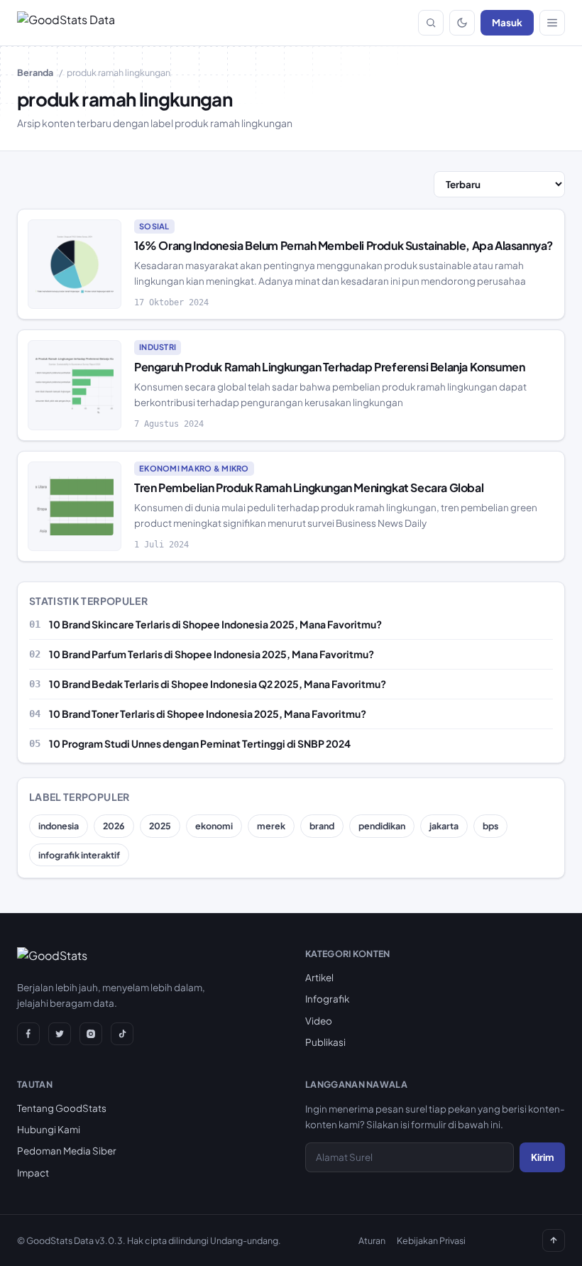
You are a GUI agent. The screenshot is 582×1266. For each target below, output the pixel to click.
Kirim (542, 1157)
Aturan (371, 1240)
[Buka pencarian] (431, 23)
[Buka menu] (552, 23)
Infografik (327, 999)
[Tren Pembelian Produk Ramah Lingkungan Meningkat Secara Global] (74, 506)
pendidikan (381, 825)
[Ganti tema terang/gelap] (462, 23)
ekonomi (214, 825)
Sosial (154, 226)
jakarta (444, 825)
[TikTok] (122, 1033)
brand (321, 825)
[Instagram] (90, 1033)
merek (271, 825)
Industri (157, 346)
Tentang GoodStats (61, 1108)
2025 (160, 825)
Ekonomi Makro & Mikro (194, 468)
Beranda (35, 72)
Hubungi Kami (48, 1129)
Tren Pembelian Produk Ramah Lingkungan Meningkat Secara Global (308, 487)
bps (490, 825)
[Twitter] (59, 1033)
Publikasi (325, 1042)
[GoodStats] (52, 958)
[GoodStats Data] (66, 22)
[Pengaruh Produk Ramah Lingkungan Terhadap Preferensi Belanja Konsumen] (74, 385)
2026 (114, 825)
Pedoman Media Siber (66, 1151)
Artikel (319, 977)
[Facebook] (28, 1033)
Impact (33, 1173)
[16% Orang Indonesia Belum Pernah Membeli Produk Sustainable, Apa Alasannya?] (74, 264)
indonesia (58, 825)
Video (318, 1021)
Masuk (507, 22)
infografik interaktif (79, 855)
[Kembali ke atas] (553, 1240)
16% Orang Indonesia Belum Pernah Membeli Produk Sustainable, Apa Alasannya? (343, 245)
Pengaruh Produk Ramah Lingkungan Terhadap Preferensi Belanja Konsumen (329, 366)
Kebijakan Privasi (431, 1240)
